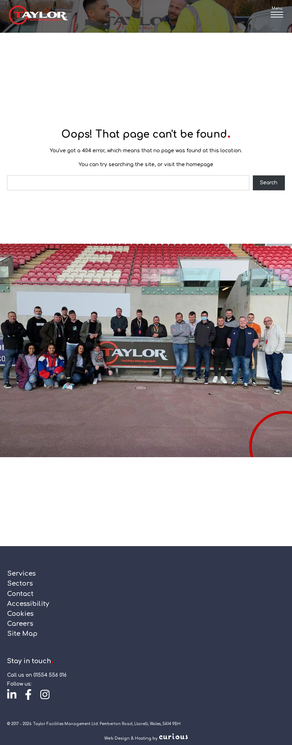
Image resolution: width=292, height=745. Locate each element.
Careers (20, 623)
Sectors (20, 583)
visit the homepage (188, 164)
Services (21, 573)
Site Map (22, 633)
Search (268, 182)
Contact (20, 593)
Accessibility (28, 603)
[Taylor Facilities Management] (38, 16)
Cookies (20, 613)
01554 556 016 (50, 675)
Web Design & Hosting (127, 738)
